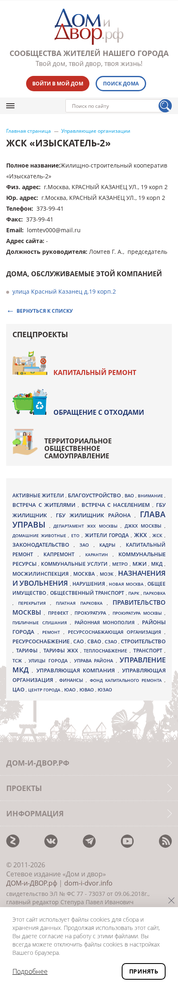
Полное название (32, 165)
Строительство (143, 641)
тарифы (28, 650)
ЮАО (70, 690)
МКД (157, 563)
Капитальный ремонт (94, 372)
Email (14, 230)
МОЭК (107, 574)
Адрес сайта (24, 241)
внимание (151, 496)
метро (121, 564)
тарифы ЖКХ (61, 650)
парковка (154, 593)
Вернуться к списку (45, 310)
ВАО (130, 495)
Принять (143, 971)
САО (79, 641)
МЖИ (140, 563)
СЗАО (111, 642)
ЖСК (158, 535)
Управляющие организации (95, 131)
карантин (99, 554)
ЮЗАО (105, 690)
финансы (72, 680)
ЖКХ (141, 535)
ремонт (52, 632)
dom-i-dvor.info (88, 883)
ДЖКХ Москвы (144, 526)
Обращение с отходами (98, 412)
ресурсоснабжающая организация (116, 632)
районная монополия (106, 622)
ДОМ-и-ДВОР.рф (31, 883)
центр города (45, 690)
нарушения (89, 583)
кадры (109, 545)
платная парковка (81, 603)
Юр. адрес (21, 198)
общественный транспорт (88, 593)
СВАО (94, 641)
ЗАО (86, 545)
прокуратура (91, 613)
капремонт (61, 554)
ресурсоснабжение (41, 641)
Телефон (18, 208)
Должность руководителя (46, 252)
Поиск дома (121, 83)
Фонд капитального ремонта (127, 680)
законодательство (43, 544)
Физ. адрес (22, 187)
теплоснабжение (107, 651)
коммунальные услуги (75, 563)
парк (134, 593)
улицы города (49, 660)
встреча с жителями (45, 505)
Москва (84, 573)
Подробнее (30, 971)
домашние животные (40, 535)
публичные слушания (41, 622)
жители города (108, 535)
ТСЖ (18, 660)
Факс (13, 219)
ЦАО (19, 689)
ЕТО (76, 535)
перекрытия (34, 603)
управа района (95, 660)
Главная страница (28, 131)
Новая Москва (127, 584)
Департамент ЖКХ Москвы (86, 526)
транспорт (149, 650)
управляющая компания (77, 670)
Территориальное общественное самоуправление (78, 448)
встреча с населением (117, 505)
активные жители (38, 495)
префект (59, 613)
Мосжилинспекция (41, 573)
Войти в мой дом (57, 83)
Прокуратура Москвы (139, 613)
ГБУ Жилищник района (95, 515)
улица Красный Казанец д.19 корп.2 (64, 291)
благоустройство (95, 495)
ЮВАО (87, 689)
